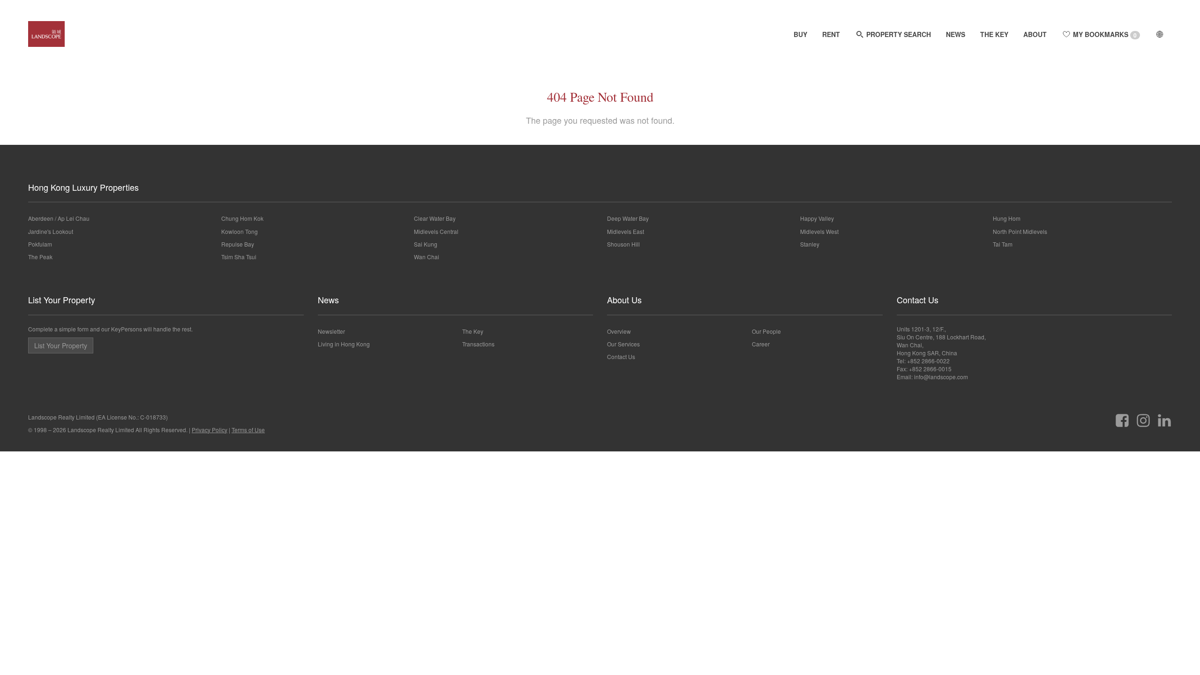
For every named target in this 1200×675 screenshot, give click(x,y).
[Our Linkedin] (1164, 417)
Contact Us (621, 356)
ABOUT (1035, 34)
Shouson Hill (623, 244)
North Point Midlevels (1020, 231)
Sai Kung (425, 244)
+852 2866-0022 (928, 361)
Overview (619, 331)
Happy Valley (817, 218)
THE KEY (994, 34)
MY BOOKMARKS (1104, 34)
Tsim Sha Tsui (238, 257)
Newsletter (331, 331)
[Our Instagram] (1143, 417)
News (328, 299)
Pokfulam (40, 244)
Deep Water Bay (628, 218)
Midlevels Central (436, 231)
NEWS (955, 34)
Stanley (809, 244)
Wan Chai (426, 257)
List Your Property (61, 299)
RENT (831, 34)
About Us (624, 299)
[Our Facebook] (1122, 417)
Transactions (478, 344)
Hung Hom (1006, 218)
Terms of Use (248, 430)
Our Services (623, 344)
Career (761, 344)
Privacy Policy (209, 430)
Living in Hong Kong (344, 344)
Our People (766, 331)
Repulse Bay (237, 244)
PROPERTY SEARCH (897, 34)
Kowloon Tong (239, 231)
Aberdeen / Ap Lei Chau (59, 218)
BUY (800, 34)
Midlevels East (625, 231)
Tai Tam (1002, 244)
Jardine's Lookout (50, 231)
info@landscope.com (941, 377)
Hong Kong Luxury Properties (83, 187)
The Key (472, 331)
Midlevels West (819, 231)
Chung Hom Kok (242, 218)
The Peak (40, 257)
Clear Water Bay (435, 218)
